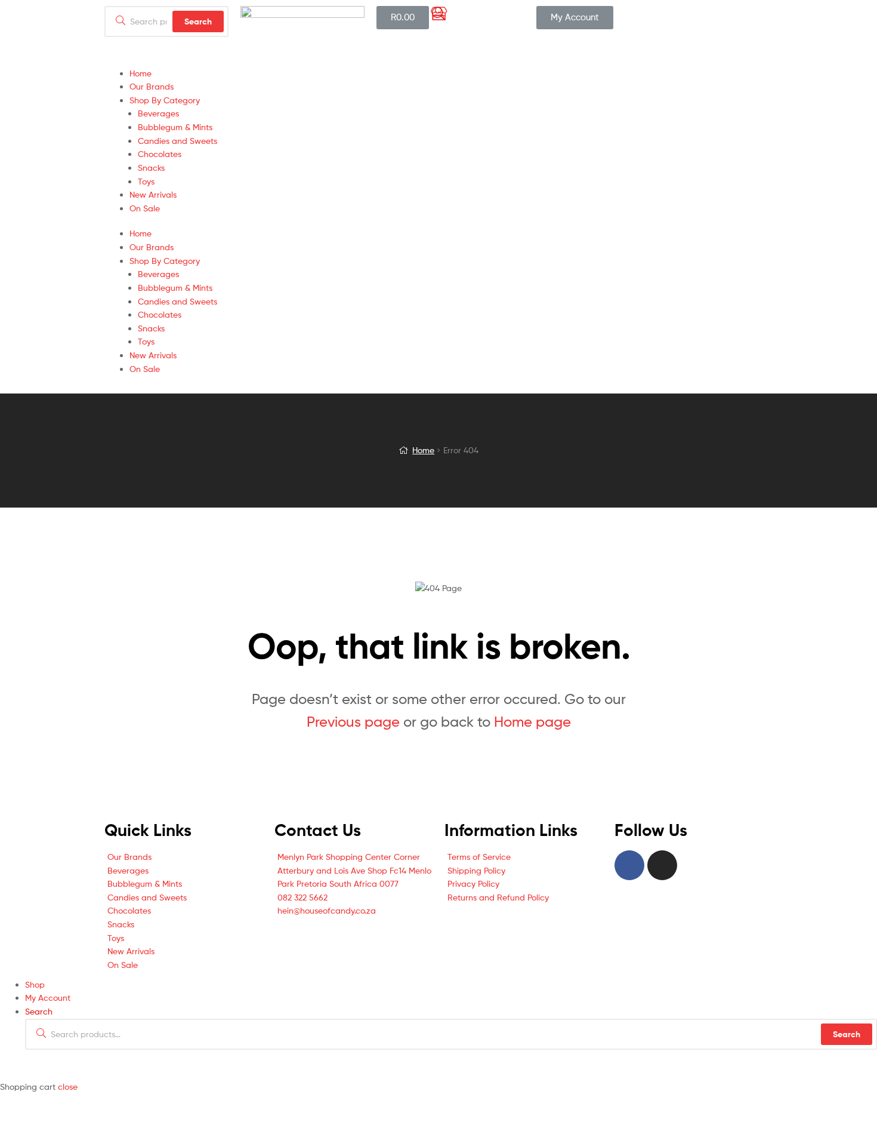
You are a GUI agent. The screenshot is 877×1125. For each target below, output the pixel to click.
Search (846, 1034)
